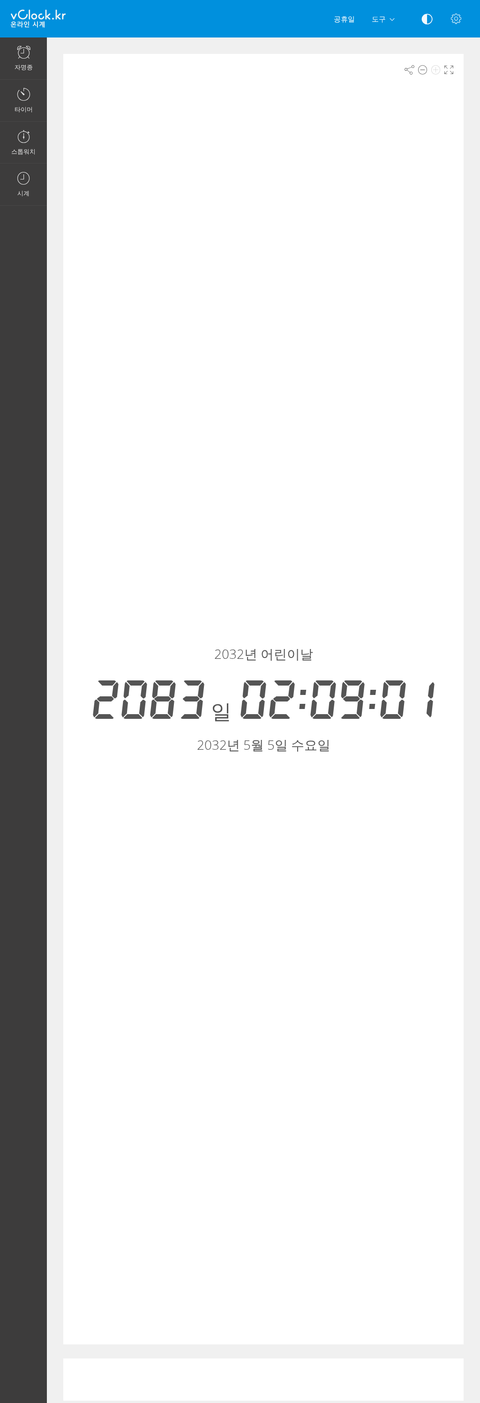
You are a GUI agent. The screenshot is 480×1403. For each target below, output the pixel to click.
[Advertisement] (263, 1379)
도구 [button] (379, 18)
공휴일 (344, 18)
